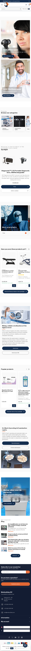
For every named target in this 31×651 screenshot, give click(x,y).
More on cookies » (21, 648)
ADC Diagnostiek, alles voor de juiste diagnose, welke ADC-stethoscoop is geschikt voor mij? (18, 541)
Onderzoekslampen (15, 447)
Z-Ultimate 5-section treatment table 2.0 (8, 271)
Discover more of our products (14, 411)
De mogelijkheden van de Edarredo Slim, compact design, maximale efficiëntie (18, 525)
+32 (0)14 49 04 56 (8, 604)
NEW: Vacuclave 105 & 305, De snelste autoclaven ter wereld (16, 548)
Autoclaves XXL (15, 352)
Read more (10, 531)
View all (15, 555)
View (14, 186)
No (15, 648)
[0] (29, 4)
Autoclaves (15, 348)
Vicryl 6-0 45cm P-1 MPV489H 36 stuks (7, 390)
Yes (12, 648)
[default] (2, 387)
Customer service (15, 584)
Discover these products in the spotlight (14, 291)
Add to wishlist (14, 190)
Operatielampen (16, 443)
